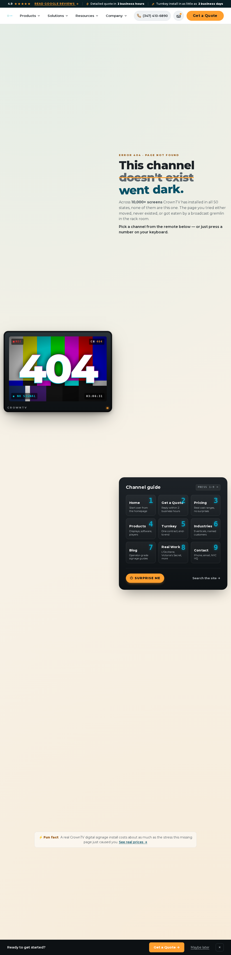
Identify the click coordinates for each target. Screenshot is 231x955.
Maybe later (200, 947)
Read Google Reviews (57, 3)
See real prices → (133, 842)
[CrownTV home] (10, 16)
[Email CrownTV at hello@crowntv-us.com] (178, 16)
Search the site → (206, 578)
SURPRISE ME (145, 578)
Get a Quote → (167, 947)
